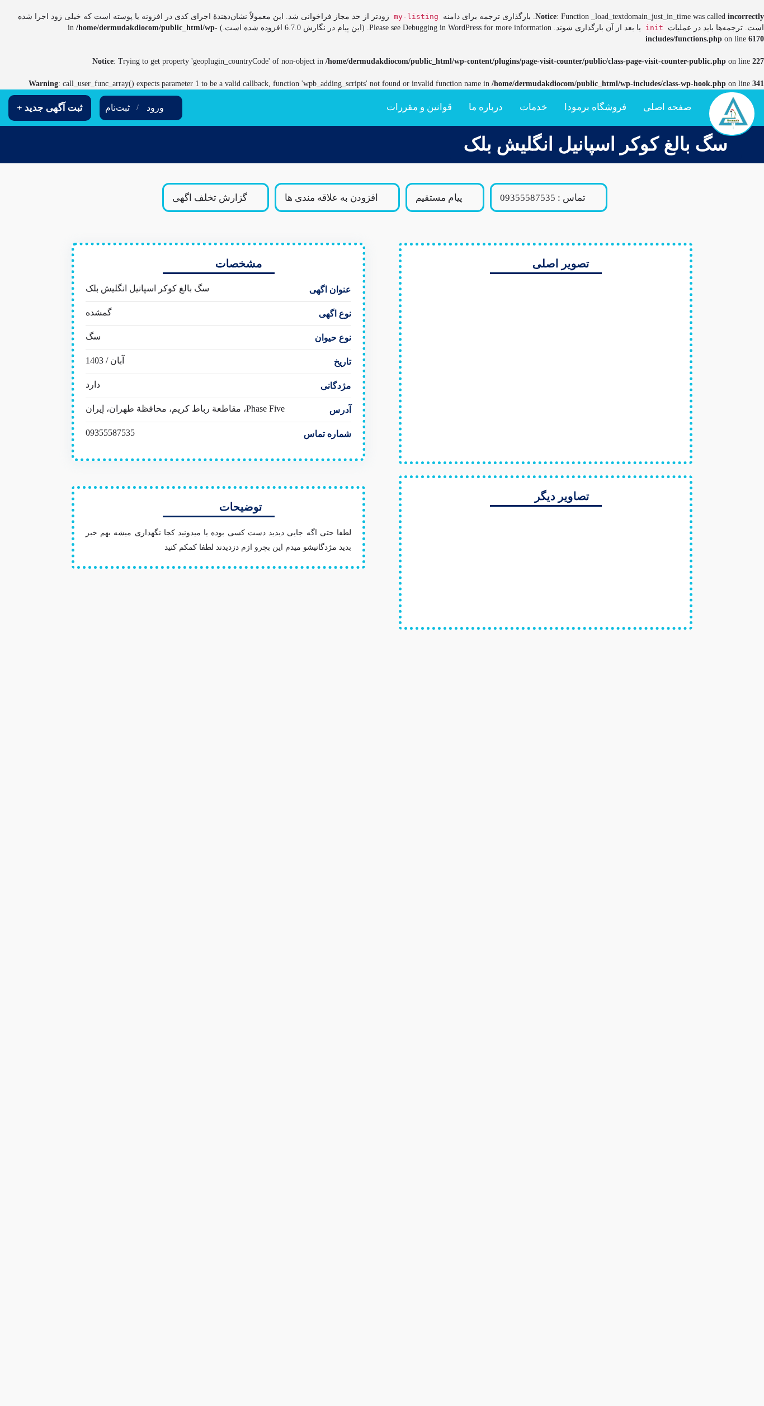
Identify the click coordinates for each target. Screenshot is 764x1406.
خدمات (534, 107)
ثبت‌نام (117, 107)
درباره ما (486, 107)
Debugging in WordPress (442, 27)
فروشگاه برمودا (595, 107)
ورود (155, 107)
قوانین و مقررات (419, 107)
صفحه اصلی (667, 107)
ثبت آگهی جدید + (50, 107)
